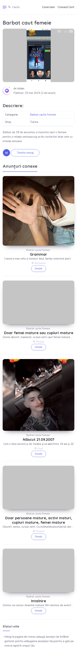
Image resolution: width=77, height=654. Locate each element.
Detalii (38, 268)
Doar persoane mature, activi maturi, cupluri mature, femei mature (38, 520)
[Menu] (5, 7)
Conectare (48, 7)
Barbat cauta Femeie (43, 114)
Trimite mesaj (25, 153)
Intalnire (38, 601)
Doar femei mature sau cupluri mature (38, 333)
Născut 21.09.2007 (38, 439)
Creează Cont (66, 7)
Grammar (38, 254)
